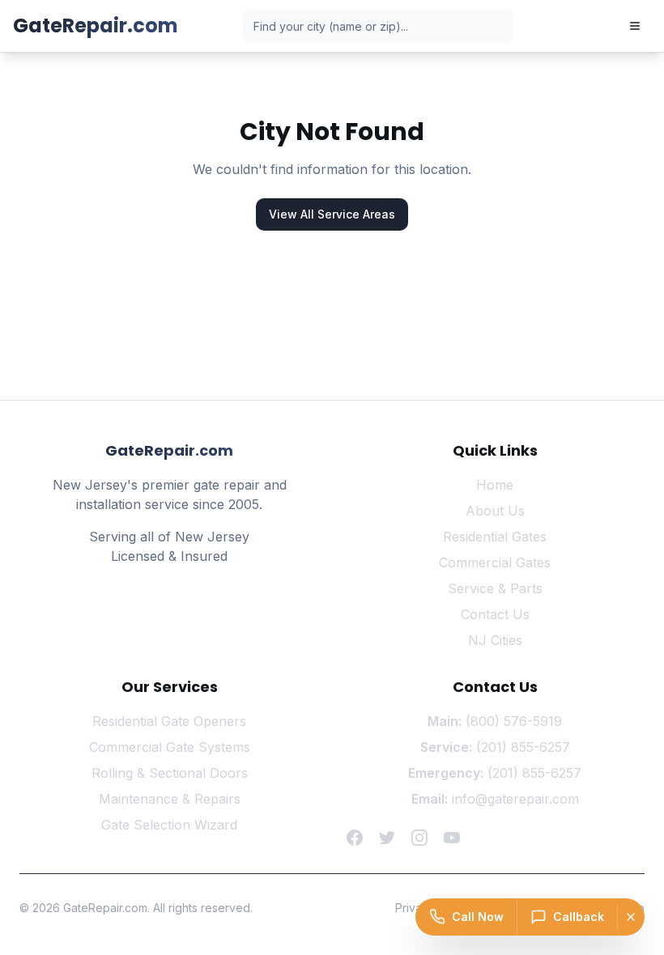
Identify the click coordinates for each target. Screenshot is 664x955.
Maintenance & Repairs (169, 799)
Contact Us (495, 614)
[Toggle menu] (635, 26)
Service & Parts (495, 588)
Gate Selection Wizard (169, 825)
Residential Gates (495, 536)
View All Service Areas (332, 214)
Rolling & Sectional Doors (170, 773)
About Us (495, 511)
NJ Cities (495, 640)
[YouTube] (452, 837)
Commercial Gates (495, 562)
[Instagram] (419, 837)
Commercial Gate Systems (169, 747)
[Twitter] (387, 837)
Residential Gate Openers (169, 721)
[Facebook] (354, 837)
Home (494, 485)
